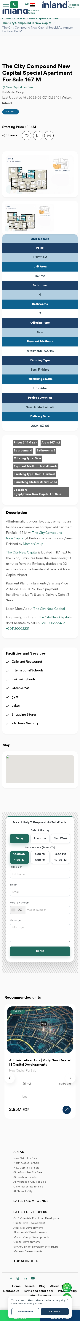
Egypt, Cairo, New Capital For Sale (37, 494)
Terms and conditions (39, 1291)
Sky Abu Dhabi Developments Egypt (35, 1247)
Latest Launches (40, 1295)
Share (11, 135)
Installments (48, 466)
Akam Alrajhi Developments (30, 1232)
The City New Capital (21, 552)
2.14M (30, 442)
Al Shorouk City (22, 1191)
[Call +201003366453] (9, 4)
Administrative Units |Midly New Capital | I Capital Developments (39, 1063)
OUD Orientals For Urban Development (37, 1218)
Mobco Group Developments (31, 1237)
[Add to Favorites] (26, 135)
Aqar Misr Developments (28, 1228)
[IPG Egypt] (60, 4)
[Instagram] (18, 1278)
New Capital (15, 538)
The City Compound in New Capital (27, 23)
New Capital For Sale (43, 18)
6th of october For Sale (27, 1172)
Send (40, 951)
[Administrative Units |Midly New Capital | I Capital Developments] (67, 1110)
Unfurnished (48, 482)
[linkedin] (25, 1278)
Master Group (33, 544)
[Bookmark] (37, 135)
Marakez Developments (27, 1251)
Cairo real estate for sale (28, 1186)
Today (19, 838)
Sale (38, 458)
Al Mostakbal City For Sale (29, 1182)
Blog (42, 1286)
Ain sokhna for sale (24, 1177)
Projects (20, 18)
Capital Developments (27, 1242)
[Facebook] (11, 1278)
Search (30, 1286)
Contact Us (11, 1291)
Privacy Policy (25, 1312)
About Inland (59, 1286)
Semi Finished (45, 474)
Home (6, 18)
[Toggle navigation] (4, 4)
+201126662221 (17, 628)
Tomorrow (39, 838)
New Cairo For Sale (25, 1158)
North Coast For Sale (26, 1163)
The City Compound (47, 533)
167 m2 (55, 442)
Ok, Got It (54, 1312)
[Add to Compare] (49, 135)
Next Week (60, 838)
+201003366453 (52, 623)
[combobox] (17, 910)
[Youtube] (33, 1278)
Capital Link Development (29, 1223)
